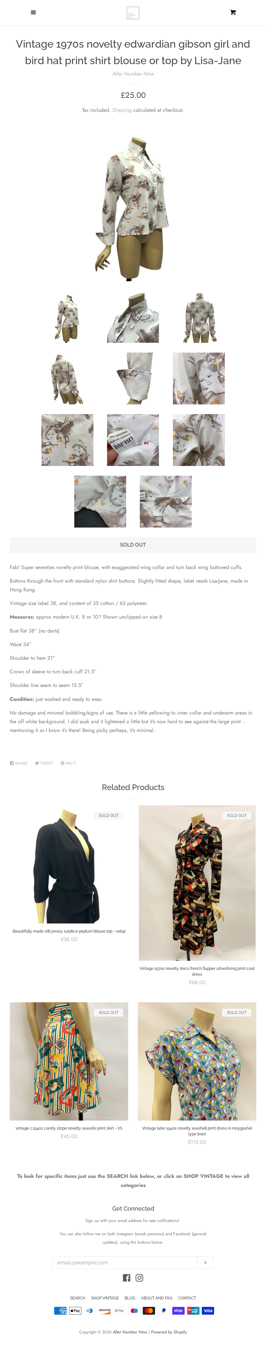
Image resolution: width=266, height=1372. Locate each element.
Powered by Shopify (169, 1332)
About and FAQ (156, 1298)
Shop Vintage (105, 1298)
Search (77, 1298)
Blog (130, 1298)
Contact (187, 1298)
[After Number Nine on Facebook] (127, 1279)
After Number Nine (133, 73)
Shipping (122, 110)
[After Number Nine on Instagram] (139, 1279)
